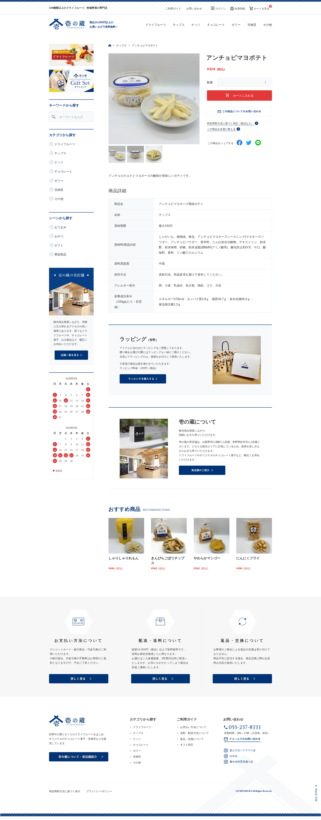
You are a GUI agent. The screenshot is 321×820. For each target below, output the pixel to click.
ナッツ (195, 24)
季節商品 (60, 254)
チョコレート (216, 24)
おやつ (58, 236)
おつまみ (60, 227)
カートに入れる (243, 95)
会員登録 (240, 8)
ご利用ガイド (173, 8)
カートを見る (261, 8)
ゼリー (236, 24)
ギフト (58, 245)
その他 (267, 24)
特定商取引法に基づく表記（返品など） (230, 123)
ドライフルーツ (155, 24)
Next (194, 99)
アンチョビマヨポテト (145, 45)
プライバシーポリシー (99, 791)
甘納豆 (251, 24)
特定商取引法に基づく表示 (64, 791)
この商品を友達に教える (221, 129)
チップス (179, 24)
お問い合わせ (194, 8)
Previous (114, 99)
